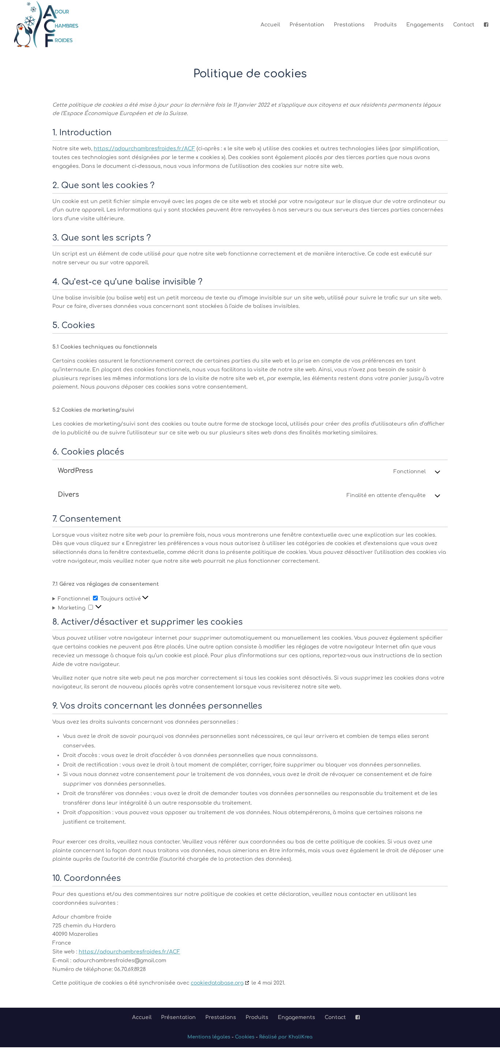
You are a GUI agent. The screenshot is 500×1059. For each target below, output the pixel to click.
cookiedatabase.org (217, 983)
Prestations (349, 24)
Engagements (425, 24)
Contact (463, 24)
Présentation (307, 24)
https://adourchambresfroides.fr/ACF (144, 148)
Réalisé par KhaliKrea (286, 1037)
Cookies (244, 1037)
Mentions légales (208, 1037)
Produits (385, 24)
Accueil (270, 24)
